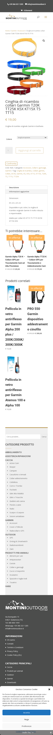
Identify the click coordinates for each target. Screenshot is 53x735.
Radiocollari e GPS (17, 531)
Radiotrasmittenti (16, 545)
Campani (13, 471)
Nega (26, 719)
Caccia (9, 460)
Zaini (11, 549)
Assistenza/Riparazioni (18, 456)
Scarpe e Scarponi (17, 512)
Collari (7, 173)
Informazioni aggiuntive (19, 191)
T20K (44, 173)
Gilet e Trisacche (16, 497)
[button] (49, 689)
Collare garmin (38, 171)
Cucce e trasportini (17, 571)
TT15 (10, 176)
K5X (28, 173)
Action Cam (14, 463)
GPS (11, 537)
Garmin (14, 31)
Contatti (10, 644)
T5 (6, 176)
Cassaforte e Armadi (18, 474)
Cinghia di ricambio (24, 171)
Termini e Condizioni (15, 647)
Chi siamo (11, 640)
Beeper (12, 467)
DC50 (13, 173)
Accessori (21, 31)
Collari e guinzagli (39, 168)
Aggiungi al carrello (29, 150)
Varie (8, 586)
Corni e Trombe (16, 486)
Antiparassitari (15, 559)
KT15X (38, 173)
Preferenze (26, 726)
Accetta (26, 712)
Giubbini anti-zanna (17, 501)
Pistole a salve (15, 505)
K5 (24, 173)
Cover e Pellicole (16, 527)
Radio (12, 509)
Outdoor (10, 534)
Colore (9, 139)
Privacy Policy (12, 651)
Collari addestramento (18, 478)
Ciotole (12, 563)
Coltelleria (14, 482)
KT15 (33, 173)
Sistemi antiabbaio (17, 516)
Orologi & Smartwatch (18, 541)
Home (7, 31)
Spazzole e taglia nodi (18, 578)
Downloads (11, 682)
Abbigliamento (13, 452)
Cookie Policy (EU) (14, 655)
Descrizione (14, 187)
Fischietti (13, 490)
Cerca (44, 437)
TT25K (16, 176)
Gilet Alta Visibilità (17, 493)
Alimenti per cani (16, 556)
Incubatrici (14, 575)
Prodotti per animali (17, 553)
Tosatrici (13, 582)
